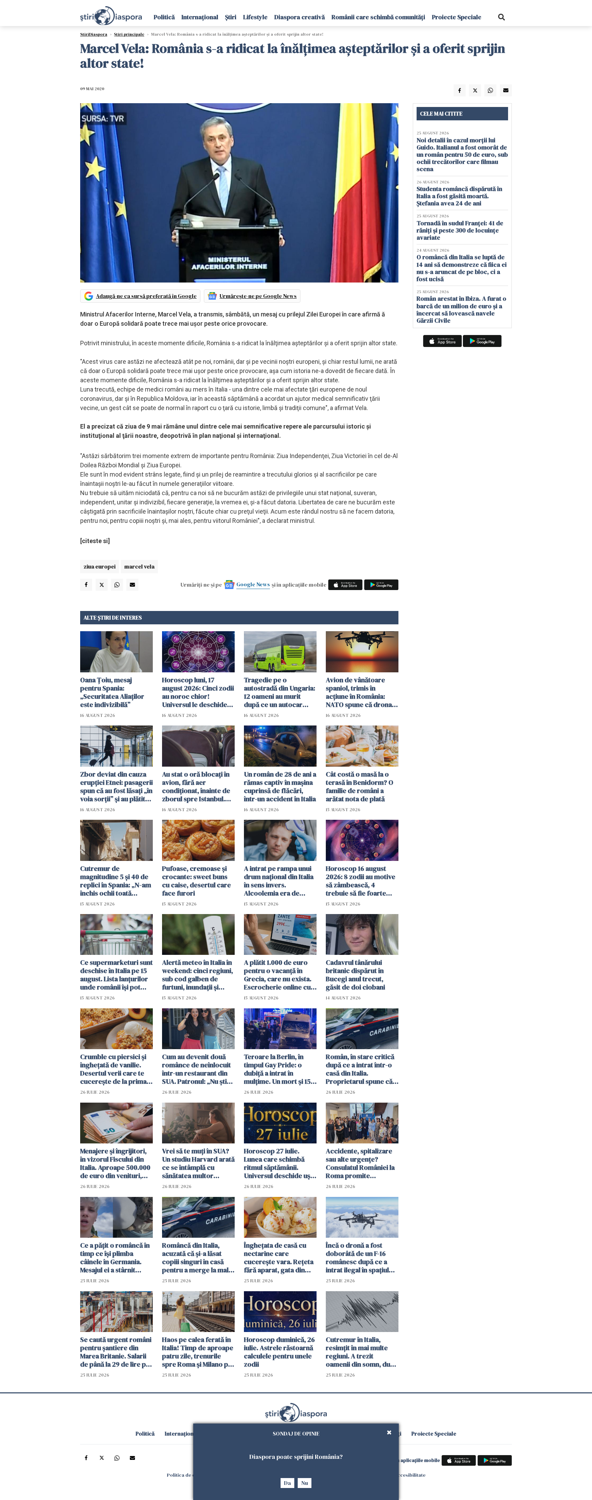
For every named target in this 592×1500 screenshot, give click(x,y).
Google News (253, 584)
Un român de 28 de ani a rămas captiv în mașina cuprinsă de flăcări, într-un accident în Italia (280, 786)
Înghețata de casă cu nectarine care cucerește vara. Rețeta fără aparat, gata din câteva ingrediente (278, 1257)
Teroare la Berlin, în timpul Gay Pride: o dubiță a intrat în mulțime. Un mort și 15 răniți (277, 1069)
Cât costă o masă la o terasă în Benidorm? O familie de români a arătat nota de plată (359, 786)
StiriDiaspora (93, 34)
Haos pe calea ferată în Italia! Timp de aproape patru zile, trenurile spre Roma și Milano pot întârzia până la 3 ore (198, 1351)
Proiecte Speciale (456, 17)
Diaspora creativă (299, 17)
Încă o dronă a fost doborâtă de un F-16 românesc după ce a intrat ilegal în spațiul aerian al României (357, 1257)
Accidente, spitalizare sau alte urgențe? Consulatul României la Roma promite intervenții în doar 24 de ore (360, 1163)
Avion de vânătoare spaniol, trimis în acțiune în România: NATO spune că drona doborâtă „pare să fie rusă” (359, 692)
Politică (164, 17)
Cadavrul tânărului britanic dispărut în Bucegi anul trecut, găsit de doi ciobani (355, 974)
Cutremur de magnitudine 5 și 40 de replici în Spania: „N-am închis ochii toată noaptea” (115, 880)
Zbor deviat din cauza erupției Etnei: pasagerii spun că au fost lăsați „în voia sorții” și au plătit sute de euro (116, 786)
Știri (230, 17)
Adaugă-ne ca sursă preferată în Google (146, 296)
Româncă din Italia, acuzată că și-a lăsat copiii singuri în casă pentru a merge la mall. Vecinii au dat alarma (197, 1257)
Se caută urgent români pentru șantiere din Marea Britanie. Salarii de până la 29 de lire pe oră (115, 1351)
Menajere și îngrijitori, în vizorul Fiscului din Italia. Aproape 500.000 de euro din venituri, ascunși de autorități (115, 1163)
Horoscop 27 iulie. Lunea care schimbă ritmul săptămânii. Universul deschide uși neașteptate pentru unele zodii (278, 1163)
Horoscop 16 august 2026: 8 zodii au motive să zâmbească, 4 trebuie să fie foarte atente (360, 880)
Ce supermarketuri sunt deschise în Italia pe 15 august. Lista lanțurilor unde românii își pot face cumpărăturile (116, 974)
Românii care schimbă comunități (378, 17)
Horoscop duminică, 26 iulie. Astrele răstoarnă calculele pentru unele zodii (279, 1351)
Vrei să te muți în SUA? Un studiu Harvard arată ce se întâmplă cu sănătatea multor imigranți (198, 1163)
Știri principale (129, 34)
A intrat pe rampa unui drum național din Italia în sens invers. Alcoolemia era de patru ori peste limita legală (278, 880)
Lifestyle (255, 17)
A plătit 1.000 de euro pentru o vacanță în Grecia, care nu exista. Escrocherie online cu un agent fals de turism (278, 974)
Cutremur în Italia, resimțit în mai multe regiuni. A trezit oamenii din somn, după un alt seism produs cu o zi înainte (362, 1351)
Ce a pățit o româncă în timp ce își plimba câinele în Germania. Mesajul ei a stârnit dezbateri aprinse (115, 1257)
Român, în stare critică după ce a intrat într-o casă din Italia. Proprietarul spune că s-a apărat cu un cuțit (360, 1069)
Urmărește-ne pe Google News (258, 296)
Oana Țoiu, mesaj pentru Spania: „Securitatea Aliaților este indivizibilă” (112, 692)
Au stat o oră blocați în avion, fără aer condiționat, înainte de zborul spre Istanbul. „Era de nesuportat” (196, 786)
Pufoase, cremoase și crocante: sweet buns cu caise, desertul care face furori (196, 880)
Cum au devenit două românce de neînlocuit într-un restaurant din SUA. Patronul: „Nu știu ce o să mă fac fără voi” (197, 1069)
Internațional (200, 17)
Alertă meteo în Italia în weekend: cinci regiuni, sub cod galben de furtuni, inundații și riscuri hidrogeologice (197, 974)
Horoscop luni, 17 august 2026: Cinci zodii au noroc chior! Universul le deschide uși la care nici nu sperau (198, 692)
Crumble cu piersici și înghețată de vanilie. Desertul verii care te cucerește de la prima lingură (113, 1069)
